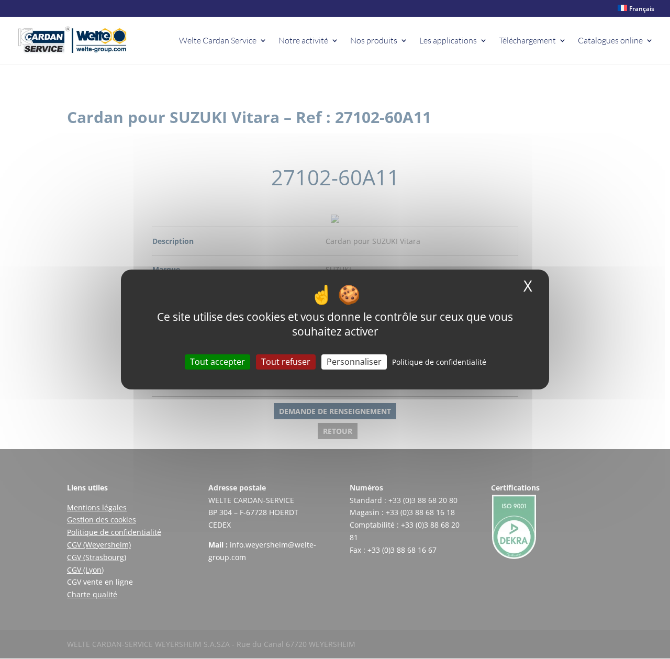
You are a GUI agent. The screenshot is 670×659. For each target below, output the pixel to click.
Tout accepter (217, 361)
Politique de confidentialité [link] (439, 362)
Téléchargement (527, 41)
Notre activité (303, 41)
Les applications (448, 41)
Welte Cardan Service (217, 41)
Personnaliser (354, 361)
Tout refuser (285, 361)
